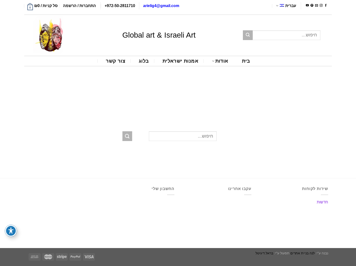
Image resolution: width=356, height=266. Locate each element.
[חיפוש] (248, 35)
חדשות (322, 202)
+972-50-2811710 (120, 6)
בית (246, 61)
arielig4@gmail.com (161, 6)
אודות (221, 61)
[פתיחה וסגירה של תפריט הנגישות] (11, 231)
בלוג (144, 61)
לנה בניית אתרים (302, 253)
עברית (290, 6)
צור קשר (115, 61)
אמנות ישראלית (180, 61)
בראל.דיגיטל (264, 253)
